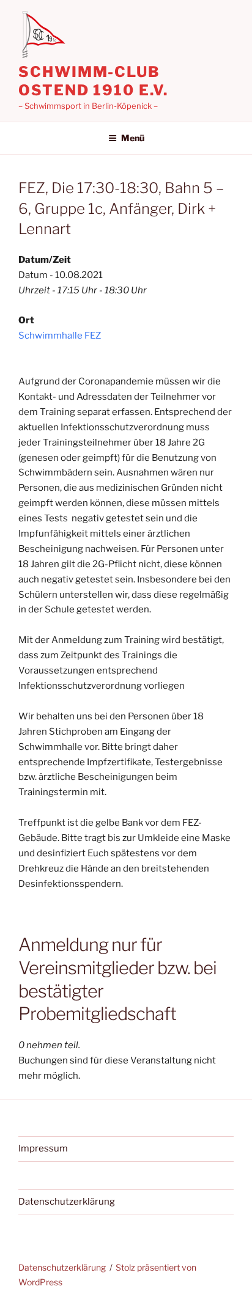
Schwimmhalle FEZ (59, 335)
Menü (132, 138)
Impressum (43, 1148)
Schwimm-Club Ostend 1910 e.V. (93, 81)
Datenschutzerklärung (66, 1201)
